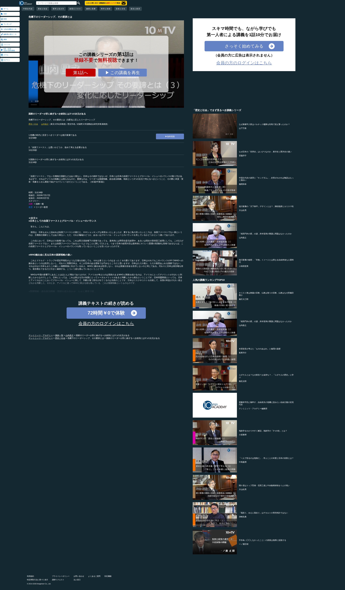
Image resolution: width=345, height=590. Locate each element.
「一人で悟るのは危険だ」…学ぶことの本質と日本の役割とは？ (266, 458)
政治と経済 (135, 9)
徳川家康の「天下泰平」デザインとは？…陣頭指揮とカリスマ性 (266, 206)
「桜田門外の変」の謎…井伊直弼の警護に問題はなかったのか (265, 234)
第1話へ (80, 72)
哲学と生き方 (58, 9)
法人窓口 (77, 580)
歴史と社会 (42, 9)
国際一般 (40, 204)
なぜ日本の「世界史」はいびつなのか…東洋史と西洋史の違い (265, 152)
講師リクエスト (58, 580)
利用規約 (30, 576)
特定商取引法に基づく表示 (37, 580)
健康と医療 (91, 9)
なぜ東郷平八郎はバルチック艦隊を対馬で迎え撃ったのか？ (264, 124)
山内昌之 (45, 124)
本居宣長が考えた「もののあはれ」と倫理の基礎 (259, 349)
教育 (31, 207)
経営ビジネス (75, 9)
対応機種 (107, 576)
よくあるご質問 (94, 576)
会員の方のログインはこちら (106, 323)
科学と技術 (106, 9)
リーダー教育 (42, 207)
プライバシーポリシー (61, 576)
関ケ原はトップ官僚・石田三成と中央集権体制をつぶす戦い (264, 485)
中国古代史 (28, 9)
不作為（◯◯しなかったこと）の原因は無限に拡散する (262, 540)
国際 (31, 204)
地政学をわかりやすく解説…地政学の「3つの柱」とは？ (263, 431)
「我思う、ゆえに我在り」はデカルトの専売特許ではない (263, 513)
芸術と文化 (120, 9)
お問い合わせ (79, 576)
